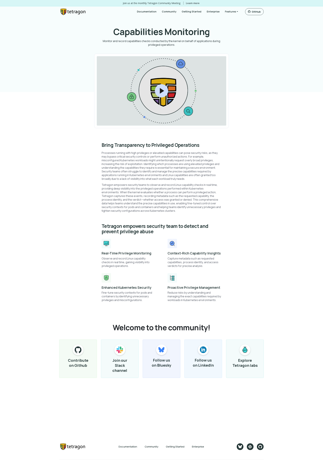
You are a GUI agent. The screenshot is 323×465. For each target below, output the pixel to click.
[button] (231, 11)
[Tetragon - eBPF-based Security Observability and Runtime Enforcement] (72, 447)
